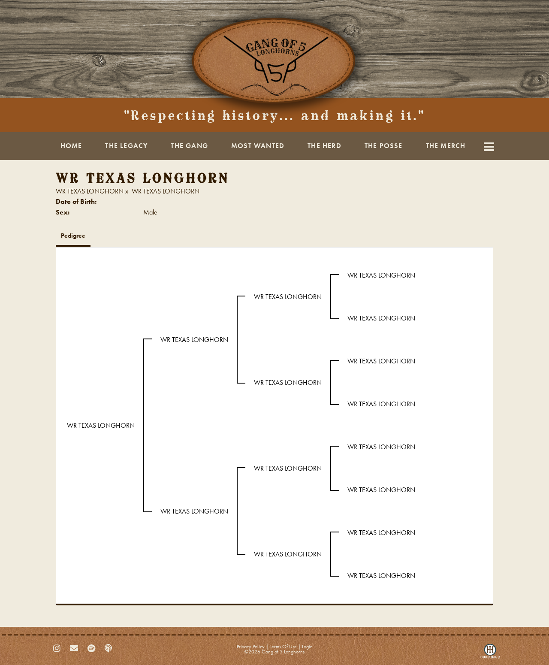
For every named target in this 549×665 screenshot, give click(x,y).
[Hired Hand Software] (490, 653)
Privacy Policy (251, 646)
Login (307, 646)
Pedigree (73, 235)
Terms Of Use (283, 646)
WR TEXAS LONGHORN (90, 191)
